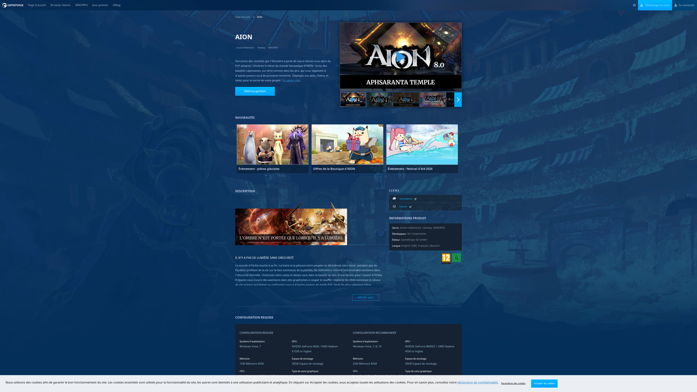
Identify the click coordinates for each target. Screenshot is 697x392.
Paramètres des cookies (513, 383)
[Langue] (634, 5)
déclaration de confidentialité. (477, 382)
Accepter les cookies (544, 383)
